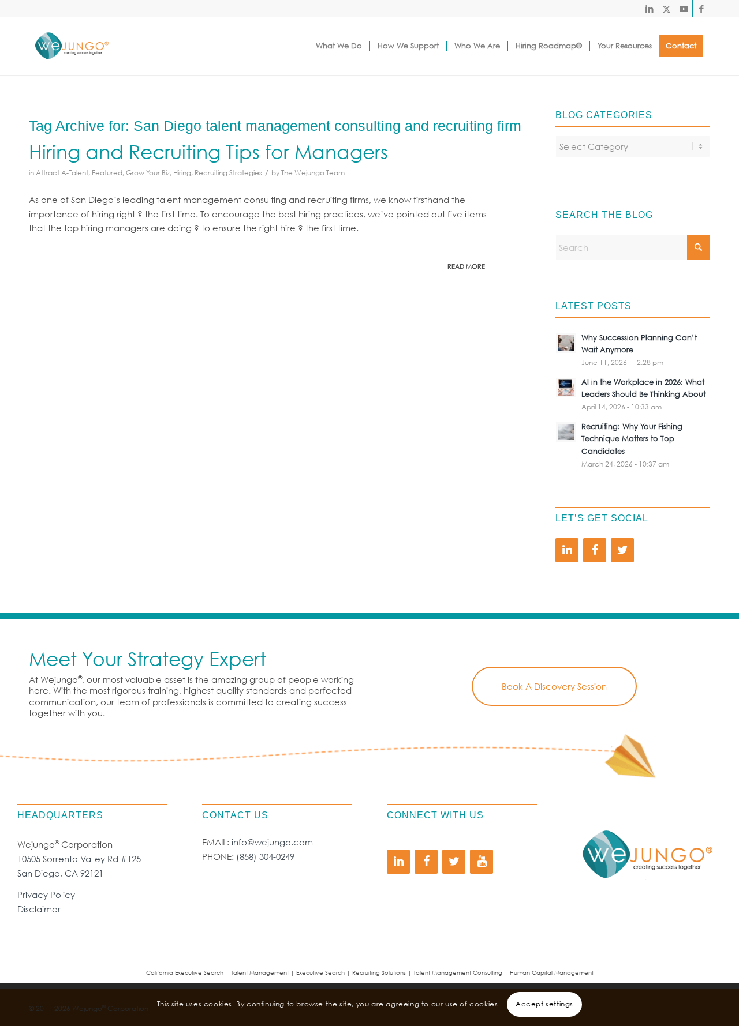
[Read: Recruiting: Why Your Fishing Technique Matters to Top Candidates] (565, 432)
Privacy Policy (46, 894)
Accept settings (544, 1004)
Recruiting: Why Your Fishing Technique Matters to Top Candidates (631, 439)
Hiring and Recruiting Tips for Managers (208, 151)
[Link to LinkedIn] (649, 8)
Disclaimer (39, 909)
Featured (107, 173)
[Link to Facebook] (701, 8)
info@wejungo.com (272, 842)
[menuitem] (339, 46)
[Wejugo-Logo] (71, 46)
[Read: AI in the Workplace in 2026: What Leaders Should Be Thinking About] (565, 387)
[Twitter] (622, 550)
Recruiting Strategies (228, 173)
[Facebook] (594, 550)
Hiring (182, 173)
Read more (466, 266)
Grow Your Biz (148, 173)
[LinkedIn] (566, 550)
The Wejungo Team (313, 173)
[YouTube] (481, 862)
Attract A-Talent (62, 173)
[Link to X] (666, 8)
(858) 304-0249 (265, 856)
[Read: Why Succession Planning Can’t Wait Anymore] (565, 343)
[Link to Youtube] (683, 8)
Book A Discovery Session (554, 686)
